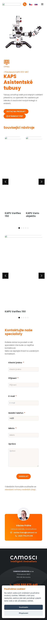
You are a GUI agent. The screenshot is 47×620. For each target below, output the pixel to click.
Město (11, 428)
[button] (5, 182)
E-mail (11, 396)
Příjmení (12, 378)
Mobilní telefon (15, 413)
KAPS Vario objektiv (32, 214)
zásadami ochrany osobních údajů (20, 489)
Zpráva (12, 444)
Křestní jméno (15, 362)
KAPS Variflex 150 (13, 214)
